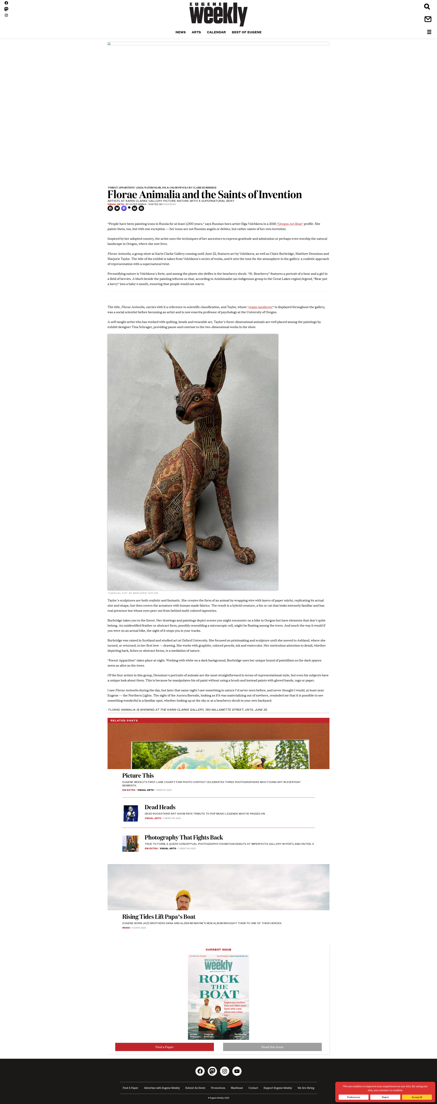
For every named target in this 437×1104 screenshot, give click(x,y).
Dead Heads (160, 806)
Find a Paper (165, 1047)
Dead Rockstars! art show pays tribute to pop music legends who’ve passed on (205, 813)
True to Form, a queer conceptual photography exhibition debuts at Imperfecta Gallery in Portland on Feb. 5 (229, 843)
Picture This (138, 775)
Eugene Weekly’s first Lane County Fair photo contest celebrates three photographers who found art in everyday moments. (211, 783)
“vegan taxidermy (260, 307)
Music (126, 927)
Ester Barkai (138, 204)
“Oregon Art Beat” (289, 223)
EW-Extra (128, 789)
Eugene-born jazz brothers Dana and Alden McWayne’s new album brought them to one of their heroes (201, 923)
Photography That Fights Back (184, 837)
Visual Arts (116, 204)
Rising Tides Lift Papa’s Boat (158, 916)
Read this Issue (273, 1047)
